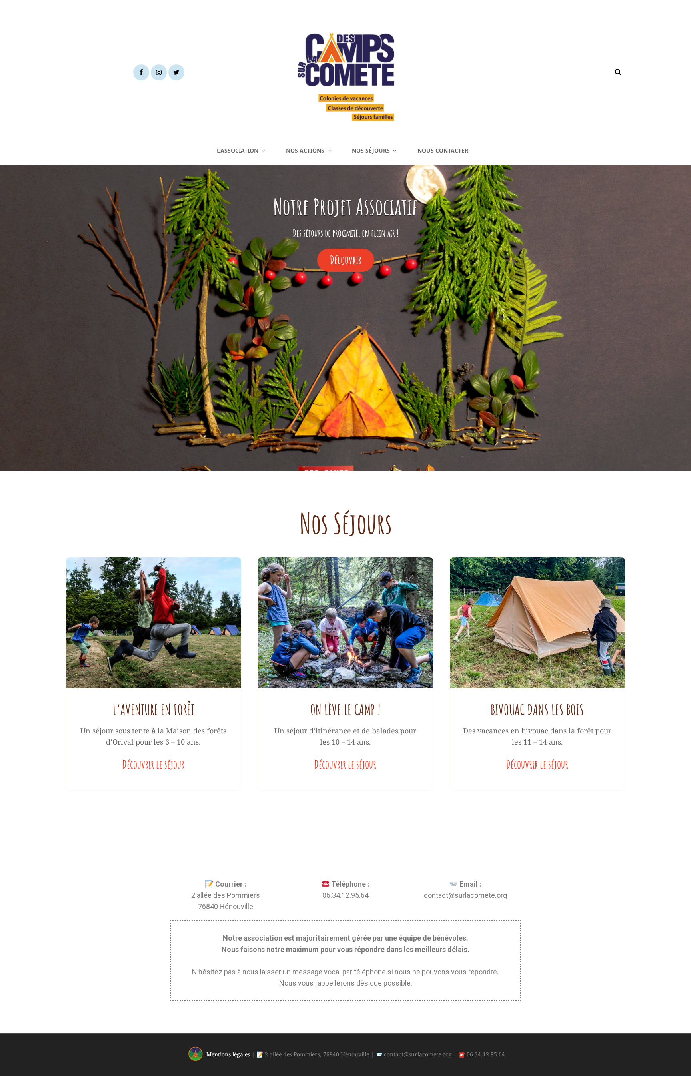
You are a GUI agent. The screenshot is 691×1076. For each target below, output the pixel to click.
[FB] (141, 72)
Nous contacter (442, 150)
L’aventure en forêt (153, 709)
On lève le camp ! (345, 709)
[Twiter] (176, 72)
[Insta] (159, 72)
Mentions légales (228, 1054)
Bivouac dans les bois (537, 709)
